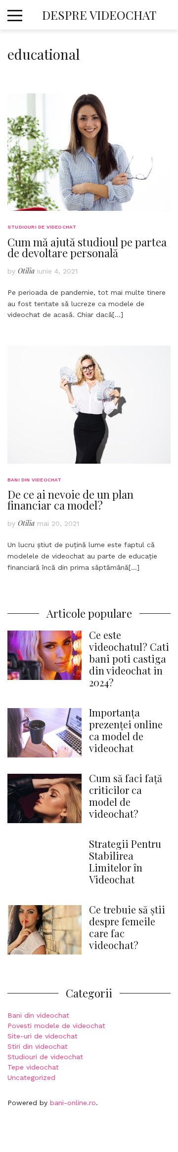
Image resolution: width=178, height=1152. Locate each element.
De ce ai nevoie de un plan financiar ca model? (70, 500)
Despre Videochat (99, 15)
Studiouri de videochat (41, 227)
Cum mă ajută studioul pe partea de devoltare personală (87, 247)
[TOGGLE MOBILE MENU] (14, 14)
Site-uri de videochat (42, 1036)
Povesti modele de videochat (56, 1026)
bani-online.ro (73, 1103)
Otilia (26, 271)
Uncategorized (31, 1077)
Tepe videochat (33, 1067)
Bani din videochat (34, 479)
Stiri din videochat (37, 1046)
